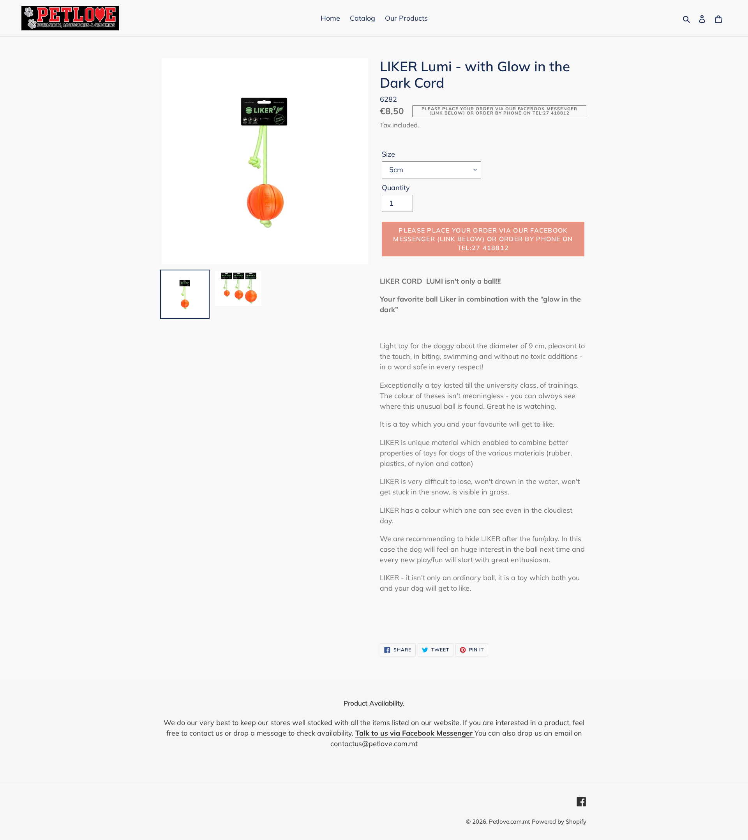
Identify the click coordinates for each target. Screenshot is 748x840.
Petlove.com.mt (509, 821)
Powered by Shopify (559, 821)
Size (388, 154)
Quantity (396, 187)
